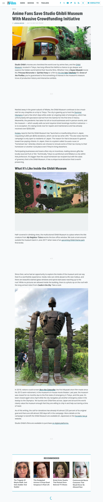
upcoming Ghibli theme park (73, 240)
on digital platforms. (60, 423)
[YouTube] (68, 3)
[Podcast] (83, 3)
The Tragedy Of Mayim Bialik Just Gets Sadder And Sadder (20, 483)
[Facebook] (60, 3)
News (14, 9)
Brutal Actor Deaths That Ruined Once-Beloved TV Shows (60, 482)
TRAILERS (45, 3)
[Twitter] (64, 3)
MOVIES (31, 3)
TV (38, 3)
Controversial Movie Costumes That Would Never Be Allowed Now (80, 483)
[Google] (75, 3)
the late (67, 73)
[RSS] (78, 3)
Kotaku (18, 133)
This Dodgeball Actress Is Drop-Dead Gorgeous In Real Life (41, 482)
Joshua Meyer (19, 23)
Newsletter (95, 3)
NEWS (22, 3)
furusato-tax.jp (81, 416)
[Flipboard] (71, 3)
